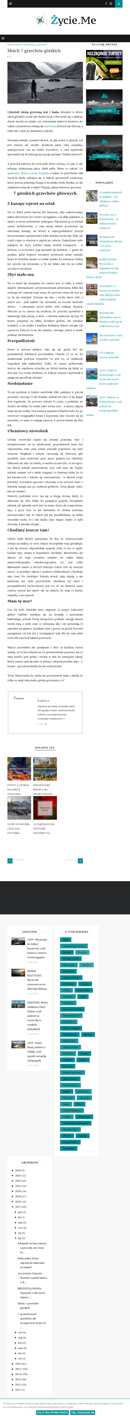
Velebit (66, 1116)
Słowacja (67, 1097)
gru (20, 1212)
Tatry (66, 1104)
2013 (18, 1379)
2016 (18, 1363)
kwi (20, 1343)
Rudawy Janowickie (72, 1072)
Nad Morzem (69, 1034)
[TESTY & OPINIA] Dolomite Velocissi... (18, 789)
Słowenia (84, 1097)
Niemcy (88, 1034)
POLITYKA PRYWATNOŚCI (52, 1412)
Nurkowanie (69, 1040)
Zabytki (82, 1135)
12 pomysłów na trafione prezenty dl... (44, 829)
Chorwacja (68, 971)
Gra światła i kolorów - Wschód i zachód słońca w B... (32, 1278)
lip (20, 1238)
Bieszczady (69, 964)
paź (20, 1222)
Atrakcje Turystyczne (74, 945)
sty (20, 1358)
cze (20, 1332)
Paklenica (68, 1053)
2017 (18, 1207)
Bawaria (82, 952)
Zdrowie (42, 44)
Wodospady (84, 1116)
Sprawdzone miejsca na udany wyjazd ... (44, 789)
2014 (18, 1374)
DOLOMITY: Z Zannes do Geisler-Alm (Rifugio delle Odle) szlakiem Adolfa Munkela (103, 295)
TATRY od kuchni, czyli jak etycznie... (18, 829)
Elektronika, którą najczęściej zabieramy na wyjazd (31, 1263)
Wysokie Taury (70, 1129)
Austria (67, 952)
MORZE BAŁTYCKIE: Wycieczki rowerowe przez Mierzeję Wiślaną (37, 979)
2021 (18, 1186)
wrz (20, 1227)
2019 (18, 1196)
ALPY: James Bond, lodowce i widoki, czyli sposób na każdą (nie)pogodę (36, 1051)
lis (19, 1217)
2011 (18, 1389)
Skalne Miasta (70, 1078)
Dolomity (68, 996)
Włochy (67, 1135)
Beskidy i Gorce (70, 958)
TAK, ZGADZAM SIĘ (82, 1412)
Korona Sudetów (71, 1015)
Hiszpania (68, 1002)
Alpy (65, 939)
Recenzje (67, 1066)
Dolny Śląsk (84, 990)
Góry (83, 996)
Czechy (85, 983)
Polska (83, 1059)
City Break (68, 983)
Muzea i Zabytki (71, 1028)
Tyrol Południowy (72, 1110)
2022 (18, 1180)
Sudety (66, 1091)
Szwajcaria (83, 1091)
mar (20, 1348)
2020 (18, 1191)
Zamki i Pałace (70, 1142)
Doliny (66, 990)
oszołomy (50, 126)
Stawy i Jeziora (70, 1085)
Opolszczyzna (70, 1047)
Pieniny (84, 1053)
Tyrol (79, 1104)
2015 (18, 1369)
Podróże (67, 1059)
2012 (18, 1384)
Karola (44, 700)
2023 (18, 1175)
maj (20, 1337)
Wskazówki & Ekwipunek (21, 44)
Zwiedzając (68, 1148)
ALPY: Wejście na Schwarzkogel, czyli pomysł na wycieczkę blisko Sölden (104, 406)
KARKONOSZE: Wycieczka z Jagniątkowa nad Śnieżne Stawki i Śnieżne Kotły (102, 268)
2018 (18, 1201)
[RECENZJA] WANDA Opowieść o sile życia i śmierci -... (31, 1293)
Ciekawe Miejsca (71, 977)
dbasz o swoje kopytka (35, 173)
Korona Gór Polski (72, 1009)
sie (20, 1233)
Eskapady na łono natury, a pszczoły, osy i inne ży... (32, 1248)
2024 (18, 1170)
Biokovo (86, 964)
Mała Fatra (68, 1021)
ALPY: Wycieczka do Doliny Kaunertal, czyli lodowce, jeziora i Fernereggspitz (37, 948)
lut (20, 1353)
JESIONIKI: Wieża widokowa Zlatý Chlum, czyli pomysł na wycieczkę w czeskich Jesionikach (37, 1016)
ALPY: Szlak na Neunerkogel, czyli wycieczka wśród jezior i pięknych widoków (103, 379)
